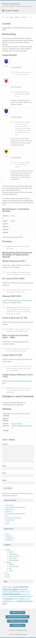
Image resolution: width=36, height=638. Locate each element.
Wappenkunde (9, 505)
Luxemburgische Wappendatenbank (15, 513)
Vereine (8, 522)
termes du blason (18, 359)
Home (11, 17)
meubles (11, 552)
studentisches (16, 598)
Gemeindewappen (11, 593)
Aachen (4, 587)
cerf (12, 313)
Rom (3, 598)
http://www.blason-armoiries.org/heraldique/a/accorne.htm (22, 426)
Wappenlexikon (7, 601)
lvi (30, 594)
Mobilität (11, 564)
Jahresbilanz (26, 594)
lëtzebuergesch (5, 596)
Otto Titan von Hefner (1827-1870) (17, 616)
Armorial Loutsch (17, 612)
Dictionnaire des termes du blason (20, 300)
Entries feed (9, 536)
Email (4, 473)
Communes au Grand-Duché (13, 517)
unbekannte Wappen (14, 556)
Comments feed (10, 538)
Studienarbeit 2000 (17, 625)
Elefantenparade (6, 591)
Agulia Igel (10, 587)
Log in (7, 533)
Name (4, 465)
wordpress (21, 600)
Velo (22, 598)
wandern (28, 598)
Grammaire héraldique (8, 344)
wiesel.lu (14, 601)
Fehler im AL (25, 591)
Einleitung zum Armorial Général (11, 302)
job (6, 572)
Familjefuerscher (10, 509)
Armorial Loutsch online (15, 588)
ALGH (16, 586)
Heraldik (17, 17)
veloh (25, 598)
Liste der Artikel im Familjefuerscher (16, 507)
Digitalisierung (22, 589)
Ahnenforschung (10, 520)
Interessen (8, 562)
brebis (27, 177)
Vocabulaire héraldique (18, 342)
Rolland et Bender (14, 237)
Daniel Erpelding (11, 3)
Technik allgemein (14, 566)
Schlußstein (9, 598)
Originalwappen (13, 554)
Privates (8, 574)
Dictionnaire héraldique (17, 322)
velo (10, 568)
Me (6, 515)
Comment (5, 444)
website (11, 570)
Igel (22, 594)
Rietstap (30, 596)
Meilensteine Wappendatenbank (18, 596)
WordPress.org (10, 540)
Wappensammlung (14, 560)
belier (17, 175)
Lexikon (23, 17)
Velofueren (9, 511)
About (7, 524)
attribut (8, 246)
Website (4, 480)
